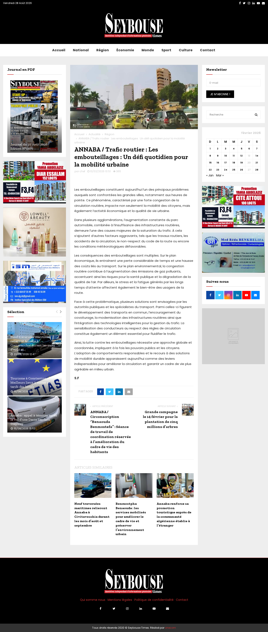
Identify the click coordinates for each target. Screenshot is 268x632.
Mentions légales (120, 600)
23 (217, 169)
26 (241, 169)
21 (256, 162)
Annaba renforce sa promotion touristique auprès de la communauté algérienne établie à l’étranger (174, 514)
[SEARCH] (256, 114)
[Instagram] (127, 608)
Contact (207, 50)
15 (210, 162)
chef (82, 171)
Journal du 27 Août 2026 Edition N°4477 (29, 146)
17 (225, 162)
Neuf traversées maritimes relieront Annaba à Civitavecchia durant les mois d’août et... (32, 343)
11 (234, 155)
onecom (170, 627)
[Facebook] (100, 608)
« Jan (210, 175)
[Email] (167, 608)
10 (225, 155)
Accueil (58, 50)
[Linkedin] (140, 608)
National (81, 50)
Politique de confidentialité (154, 600)
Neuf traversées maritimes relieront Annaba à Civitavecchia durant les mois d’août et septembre (92, 514)
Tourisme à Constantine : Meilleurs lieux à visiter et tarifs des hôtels (30, 382)
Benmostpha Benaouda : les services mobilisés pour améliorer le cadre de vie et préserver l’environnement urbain (131, 519)
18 (233, 162)
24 (225, 169)
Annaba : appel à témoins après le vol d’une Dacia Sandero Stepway (33, 419)
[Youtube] (154, 608)
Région (102, 50)
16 (217, 162)
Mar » (220, 175)
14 (256, 155)
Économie (125, 50)
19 (241, 162)
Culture (185, 50)
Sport (166, 50)
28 (256, 169)
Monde (148, 50)
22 (210, 169)
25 (233, 169)
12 (241, 155)
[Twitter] (114, 608)
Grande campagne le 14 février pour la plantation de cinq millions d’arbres (160, 419)
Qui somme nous (92, 600)
